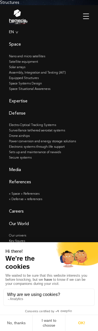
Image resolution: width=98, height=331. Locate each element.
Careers (16, 211)
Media (15, 169)
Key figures (17, 241)
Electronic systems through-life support (37, 147)
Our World (19, 223)
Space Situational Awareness (29, 89)
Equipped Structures (24, 78)
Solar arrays (17, 67)
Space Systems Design (25, 83)
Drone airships (19, 136)
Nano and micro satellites (27, 56)
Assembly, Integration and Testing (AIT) (37, 72)
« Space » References (24, 194)
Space (15, 44)
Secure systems (20, 157)
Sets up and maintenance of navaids (35, 152)
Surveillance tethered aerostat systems (37, 130)
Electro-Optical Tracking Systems (32, 125)
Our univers (17, 235)
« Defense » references (25, 199)
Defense (17, 113)
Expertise (18, 100)
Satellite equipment (23, 62)
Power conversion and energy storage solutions (42, 141)
